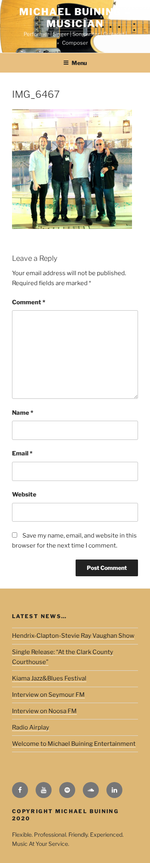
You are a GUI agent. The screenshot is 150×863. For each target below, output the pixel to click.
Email (22, 453)
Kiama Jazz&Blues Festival (49, 678)
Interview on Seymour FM (48, 694)
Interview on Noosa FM (44, 711)
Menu (79, 62)
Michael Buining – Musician (75, 18)
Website (24, 494)
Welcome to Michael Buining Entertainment (74, 743)
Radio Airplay (30, 727)
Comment (28, 302)
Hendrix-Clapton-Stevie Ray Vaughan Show (73, 635)
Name (22, 412)
